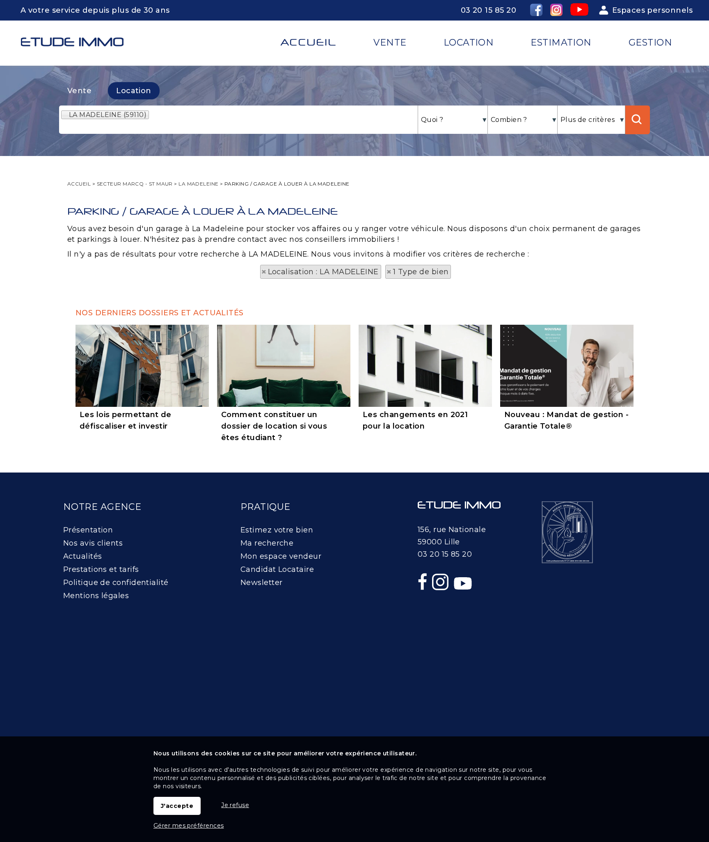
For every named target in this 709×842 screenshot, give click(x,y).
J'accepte (177, 806)
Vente (79, 90)
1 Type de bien (420, 271)
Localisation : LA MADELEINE (323, 271)
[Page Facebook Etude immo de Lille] (423, 599)
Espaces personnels (652, 10)
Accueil (308, 42)
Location (133, 90)
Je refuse (235, 805)
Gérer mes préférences (188, 825)
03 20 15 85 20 (488, 10)
